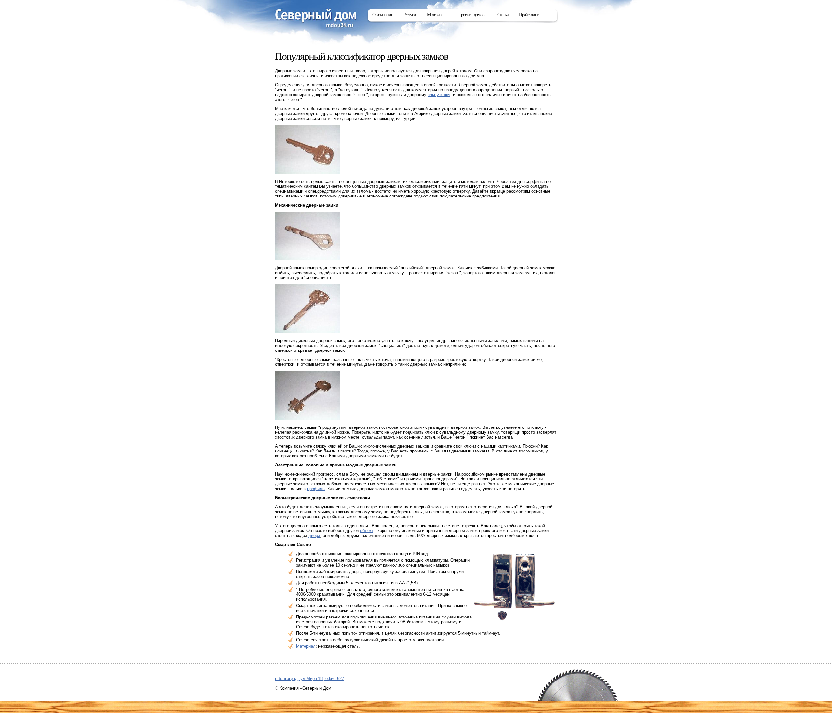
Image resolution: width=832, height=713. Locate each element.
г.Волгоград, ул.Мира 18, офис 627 (309, 678)
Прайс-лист (528, 14)
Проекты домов (471, 14)
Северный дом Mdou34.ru (316, 19)
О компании (382, 14)
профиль (316, 488)
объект (366, 530)
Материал (306, 646)
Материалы (436, 14)
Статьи (503, 14)
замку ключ (439, 94)
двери (314, 535)
